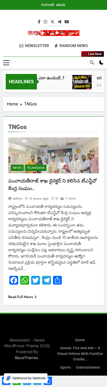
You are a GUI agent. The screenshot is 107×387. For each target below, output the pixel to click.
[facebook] (39, 22)
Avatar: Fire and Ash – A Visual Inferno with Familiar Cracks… (80, 353)
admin (18, 198)
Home (80, 340)
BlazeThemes (26, 357)
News (17, 167)
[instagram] (45, 22)
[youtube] (67, 22)
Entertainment (88, 367)
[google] (59, 22)
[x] (52, 22)
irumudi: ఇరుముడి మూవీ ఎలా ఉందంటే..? (55, 5)
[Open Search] (92, 62)
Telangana (36, 167)
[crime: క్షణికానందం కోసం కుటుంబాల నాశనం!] (80, 84)
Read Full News (20, 296)
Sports (65, 367)
